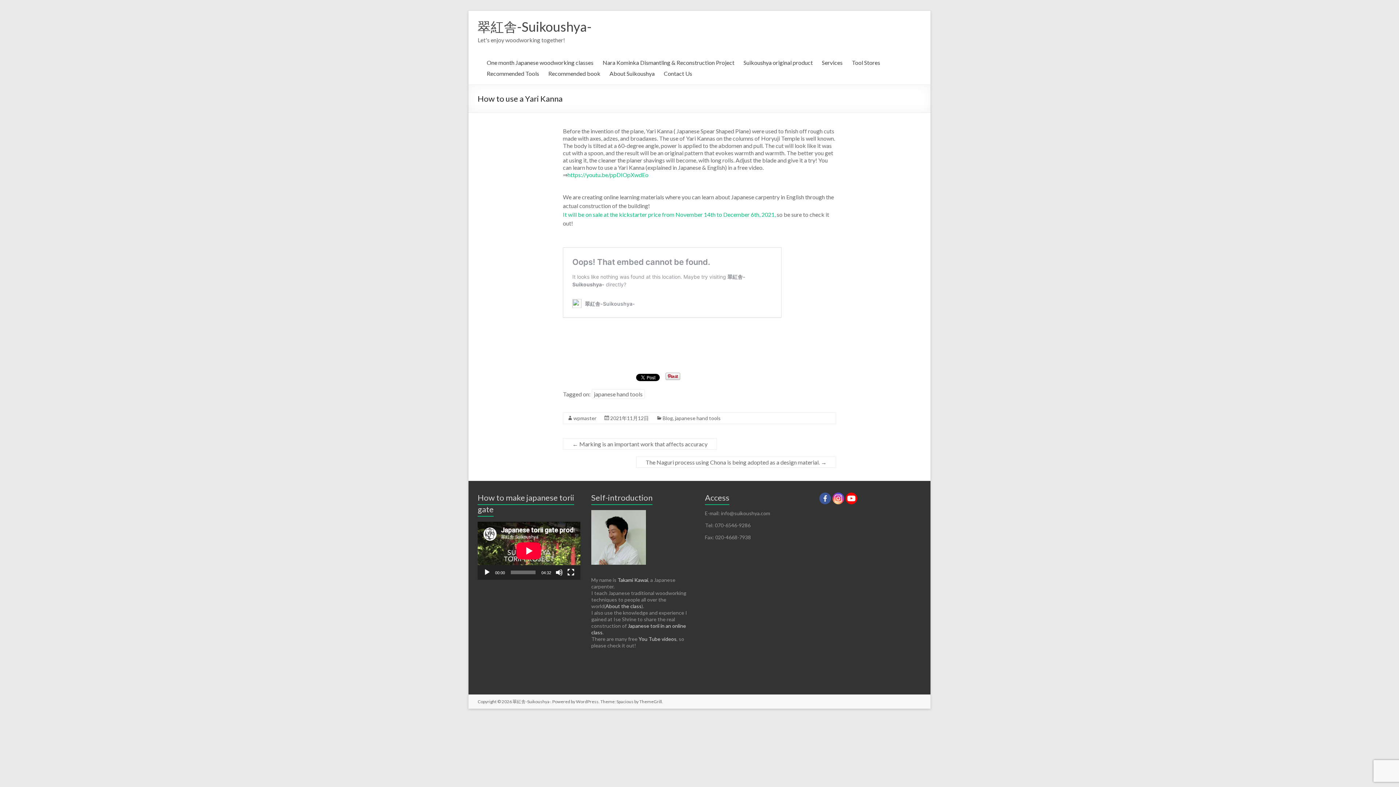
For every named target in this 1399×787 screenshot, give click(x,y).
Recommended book (574, 73)
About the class (624, 606)
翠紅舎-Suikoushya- (535, 27)
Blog (668, 418)
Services (832, 62)
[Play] (487, 572)
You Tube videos (658, 639)
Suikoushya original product (778, 62)
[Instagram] (838, 498)
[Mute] (559, 572)
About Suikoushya (632, 73)
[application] (529, 551)
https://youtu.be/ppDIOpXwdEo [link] (608, 174)
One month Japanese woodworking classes (540, 62)
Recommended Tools (513, 73)
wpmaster (584, 418)
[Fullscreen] (571, 572)
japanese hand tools (618, 394)
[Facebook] (825, 498)
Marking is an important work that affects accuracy (640, 444)
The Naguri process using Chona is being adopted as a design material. (736, 462)
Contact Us (678, 73)
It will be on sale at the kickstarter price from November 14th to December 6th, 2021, (669, 214)
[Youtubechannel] (851, 498)
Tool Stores (866, 62)
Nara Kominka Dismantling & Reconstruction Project (668, 62)
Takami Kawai (633, 580)
